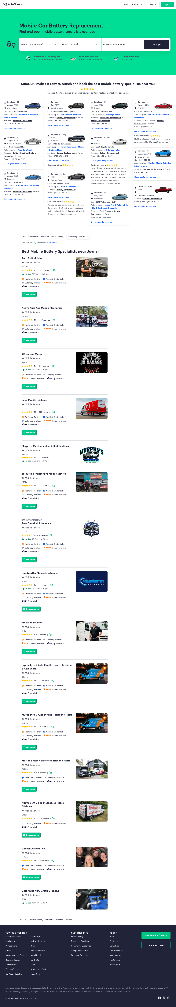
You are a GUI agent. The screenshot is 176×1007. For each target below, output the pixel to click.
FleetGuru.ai (115, 959)
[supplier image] (92, 267)
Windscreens (11, 945)
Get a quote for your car (15, 128)
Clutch (8, 950)
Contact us (114, 941)
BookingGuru (115, 964)
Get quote (29, 294)
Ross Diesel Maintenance (36, 523)
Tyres (33, 964)
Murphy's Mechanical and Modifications (45, 446)
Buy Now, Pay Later (80, 955)
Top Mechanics (116, 950)
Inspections (35, 973)
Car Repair (35, 936)
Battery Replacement (22, 120)
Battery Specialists (76, 236)
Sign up (167, 4)
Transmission (11, 964)
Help (112, 936)
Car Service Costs (13, 936)
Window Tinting (12, 969)
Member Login (156, 945)
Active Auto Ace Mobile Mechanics (42, 307)
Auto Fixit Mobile (68, 186)
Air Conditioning (38, 950)
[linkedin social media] (164, 997)
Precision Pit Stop (32, 622)
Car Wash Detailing (14, 973)
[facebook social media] (159, 997)
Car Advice (114, 945)
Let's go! (156, 44)
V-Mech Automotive (33, 848)
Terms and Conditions (80, 941)
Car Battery (36, 959)
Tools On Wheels (25, 150)
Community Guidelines (81, 945)
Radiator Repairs (13, 959)
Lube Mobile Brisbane (71, 114)
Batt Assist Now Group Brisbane (40, 890)
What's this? (52, 242)
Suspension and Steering (16, 955)
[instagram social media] (168, 997)
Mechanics (10, 941)
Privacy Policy (77, 936)
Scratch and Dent (38, 969)
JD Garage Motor (112, 114)
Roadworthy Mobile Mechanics (40, 573)
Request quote (31, 609)
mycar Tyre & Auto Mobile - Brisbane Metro (47, 714)
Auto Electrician (37, 955)
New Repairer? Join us (156, 935)
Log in (153, 4)
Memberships (115, 955)
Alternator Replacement (110, 117)
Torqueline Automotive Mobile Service (44, 473)
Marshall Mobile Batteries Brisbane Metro (46, 760)
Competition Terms (79, 950)
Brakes (33, 945)
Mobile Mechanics (38, 941)
